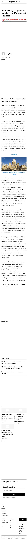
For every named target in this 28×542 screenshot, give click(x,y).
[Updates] (3, 54)
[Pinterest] (24, 62)
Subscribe (14, 494)
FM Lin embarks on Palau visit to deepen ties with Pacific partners (13, 362)
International (21, 524)
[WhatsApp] (18, 62)
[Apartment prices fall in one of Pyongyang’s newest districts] (7, 410)
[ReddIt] (14, 62)
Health (2, 526)
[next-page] (5, 441)
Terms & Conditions (21, 531)
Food (2, 524)
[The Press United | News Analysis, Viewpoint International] (16, 2)
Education (3, 520)
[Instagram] (10, 525)
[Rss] (10, 528)
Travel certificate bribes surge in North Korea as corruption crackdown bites (19, 418)
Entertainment (4, 522)
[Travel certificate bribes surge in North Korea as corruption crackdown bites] (20, 410)
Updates (7, 19)
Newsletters (21, 526)
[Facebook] (7, 62)
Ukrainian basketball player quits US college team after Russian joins (11, 367)
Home (3, 19)
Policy (20, 533)
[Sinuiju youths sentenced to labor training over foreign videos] (7, 426)
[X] (11, 62)
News (7, 321)
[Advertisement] (14, 36)
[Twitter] (10, 522)
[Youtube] (10, 527)
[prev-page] (2, 441)
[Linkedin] (21, 62)
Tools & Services (22, 528)
